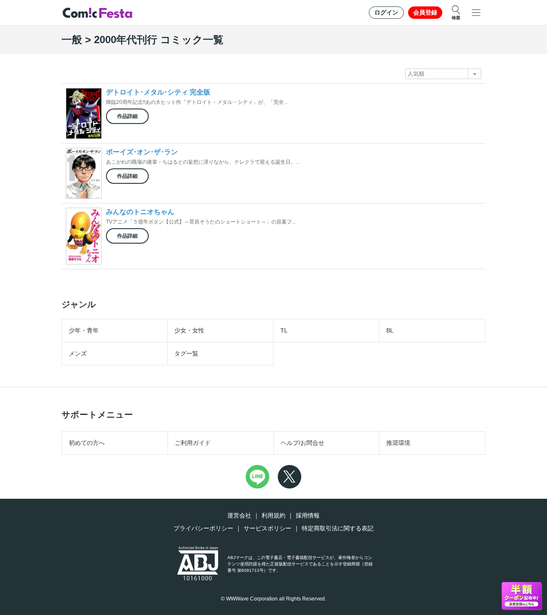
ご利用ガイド (193, 442)
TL (284, 330)
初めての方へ (87, 442)
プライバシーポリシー (203, 528)
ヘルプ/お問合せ (302, 442)
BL (390, 330)
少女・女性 (189, 330)
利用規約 (273, 515)
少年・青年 (84, 330)
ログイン (386, 12)
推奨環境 (398, 442)
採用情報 (308, 515)
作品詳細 (127, 116)
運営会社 (239, 515)
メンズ (78, 353)
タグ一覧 (186, 353)
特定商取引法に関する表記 (337, 528)
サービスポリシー (267, 528)
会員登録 (425, 12)
